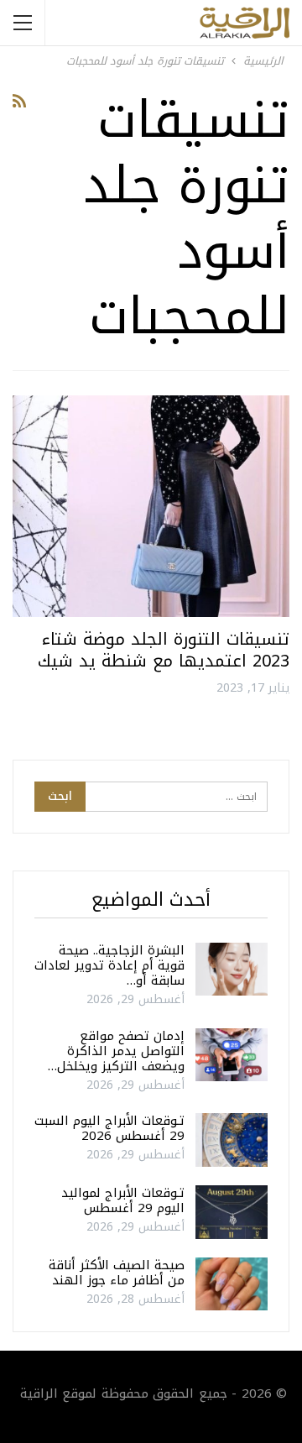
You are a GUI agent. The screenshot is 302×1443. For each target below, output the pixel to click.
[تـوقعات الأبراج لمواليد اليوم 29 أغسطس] (231, 1212)
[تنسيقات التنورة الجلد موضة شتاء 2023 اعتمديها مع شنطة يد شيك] (151, 506)
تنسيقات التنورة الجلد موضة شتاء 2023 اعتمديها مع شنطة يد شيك (163, 650)
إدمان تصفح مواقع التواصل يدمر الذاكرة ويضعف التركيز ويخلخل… (116, 1051)
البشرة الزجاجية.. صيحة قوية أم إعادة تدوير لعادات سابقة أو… (109, 965)
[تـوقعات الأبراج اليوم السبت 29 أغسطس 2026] (231, 1140)
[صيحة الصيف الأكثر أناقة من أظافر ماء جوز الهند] (231, 1284)
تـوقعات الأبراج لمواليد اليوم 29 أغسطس (123, 1200)
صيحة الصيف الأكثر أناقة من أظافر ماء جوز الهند (117, 1272)
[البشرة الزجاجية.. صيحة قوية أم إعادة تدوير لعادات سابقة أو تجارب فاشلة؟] (231, 969)
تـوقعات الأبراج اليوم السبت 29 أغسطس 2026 (109, 1128)
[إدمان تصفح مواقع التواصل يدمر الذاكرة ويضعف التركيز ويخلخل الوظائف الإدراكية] (231, 1055)
